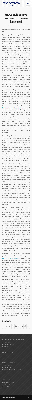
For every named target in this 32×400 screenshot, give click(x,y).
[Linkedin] (28, 397)
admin (26, 25)
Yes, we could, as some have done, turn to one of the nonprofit (16, 18)
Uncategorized (18, 25)
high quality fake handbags (11, 258)
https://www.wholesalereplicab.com (12, 108)
